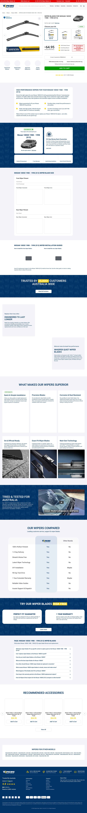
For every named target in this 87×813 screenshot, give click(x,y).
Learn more (48, 148)
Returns (47, 783)
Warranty (48, 785)
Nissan (8, 13)
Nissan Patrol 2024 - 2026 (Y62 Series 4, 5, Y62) (64, 752)
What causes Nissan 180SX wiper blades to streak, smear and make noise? (36, 667)
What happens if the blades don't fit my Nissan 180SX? (31, 671)
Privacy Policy (49, 786)
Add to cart (64, 68)
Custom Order (29, 785)
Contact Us (75, 6)
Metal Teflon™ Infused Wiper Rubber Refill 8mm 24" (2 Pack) (34, 714)
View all (43, 730)
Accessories (69, 6)
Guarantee (63, 6)
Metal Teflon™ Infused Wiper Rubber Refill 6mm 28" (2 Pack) (53, 714)
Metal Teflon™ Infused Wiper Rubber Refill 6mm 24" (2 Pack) (73, 714)
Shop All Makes (29, 788)
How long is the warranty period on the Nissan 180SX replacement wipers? (36, 674)
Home (3, 13)
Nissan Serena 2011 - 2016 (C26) (24, 752)
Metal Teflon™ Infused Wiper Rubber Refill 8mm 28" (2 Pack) (14, 714)
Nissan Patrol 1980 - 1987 (44, 755)
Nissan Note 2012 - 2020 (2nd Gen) (18, 755)
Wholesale (28, 789)
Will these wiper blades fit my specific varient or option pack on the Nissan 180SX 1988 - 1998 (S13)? (41, 649)
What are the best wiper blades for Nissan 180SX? (29, 660)
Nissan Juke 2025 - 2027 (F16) (39, 754)
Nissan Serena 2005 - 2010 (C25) (37, 752)
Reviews (52, 6)
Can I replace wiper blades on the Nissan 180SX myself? (31, 654)
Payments (48, 782)
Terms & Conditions (50, 789)
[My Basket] (84, 6)
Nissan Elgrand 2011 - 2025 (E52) (26, 754)
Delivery (47, 780)
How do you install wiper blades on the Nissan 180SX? (30, 657)
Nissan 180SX (14, 13)
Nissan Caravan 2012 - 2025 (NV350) (53, 754)
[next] (84, 713)
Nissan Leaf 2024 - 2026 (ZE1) (14, 754)
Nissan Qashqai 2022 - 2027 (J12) (66, 754)
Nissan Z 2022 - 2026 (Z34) (49, 752)
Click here (57, 23)
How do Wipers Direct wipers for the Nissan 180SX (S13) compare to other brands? (38, 677)
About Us (28, 780)
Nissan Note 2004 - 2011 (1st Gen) (32, 755)
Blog (27, 782)
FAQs (27, 786)
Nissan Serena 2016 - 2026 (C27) (11, 752)
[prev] (2, 713)
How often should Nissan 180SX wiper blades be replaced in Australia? (35, 664)
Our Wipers (57, 6)
